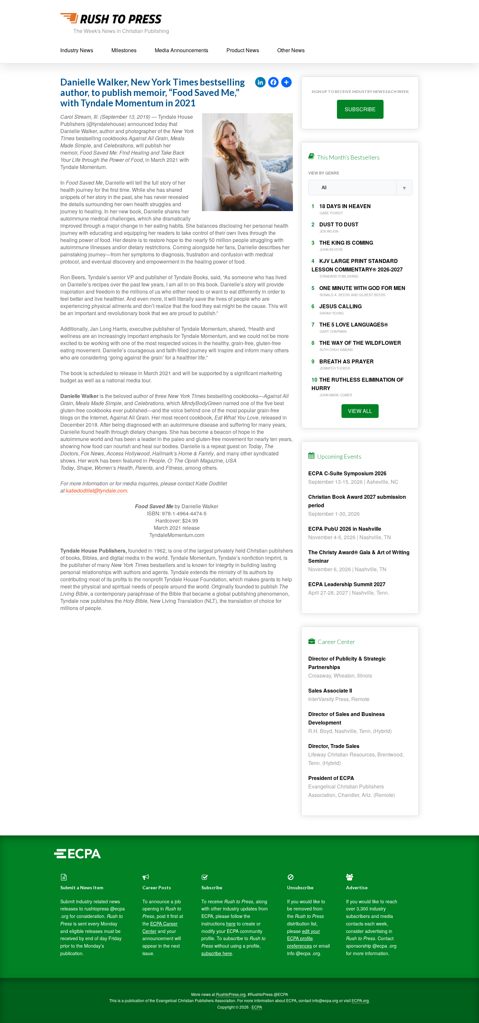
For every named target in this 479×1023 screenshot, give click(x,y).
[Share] (286, 82)
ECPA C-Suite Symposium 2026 (347, 473)
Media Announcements (181, 50)
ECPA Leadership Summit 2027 (346, 584)
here (231, 923)
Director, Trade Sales (333, 746)
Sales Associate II (330, 690)
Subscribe (360, 109)
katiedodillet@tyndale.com (96, 490)
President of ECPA (331, 778)
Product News (242, 50)
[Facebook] (273, 82)
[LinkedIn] (260, 82)
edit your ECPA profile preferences (303, 938)
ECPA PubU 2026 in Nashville (344, 528)
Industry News (76, 50)
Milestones (124, 50)
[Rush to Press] (111, 20)
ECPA (257, 1007)
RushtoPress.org (231, 994)
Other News (291, 50)
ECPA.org (360, 1000)
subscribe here (216, 953)
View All (360, 411)
